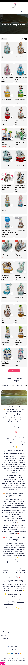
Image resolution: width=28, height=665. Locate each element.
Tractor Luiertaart (19, 142)
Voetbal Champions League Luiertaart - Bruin (20, 187)
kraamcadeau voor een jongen (14, 460)
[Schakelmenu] (1, 5)
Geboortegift (10, 658)
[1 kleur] (22, 39)
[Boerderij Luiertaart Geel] (7, 91)
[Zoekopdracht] (24, 5)
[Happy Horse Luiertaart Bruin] (20, 48)
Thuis (5, 11)
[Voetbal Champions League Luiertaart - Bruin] (20, 177)
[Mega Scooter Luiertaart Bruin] (20, 246)
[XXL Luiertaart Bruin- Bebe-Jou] (20, 222)
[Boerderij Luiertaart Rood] (7, 112)
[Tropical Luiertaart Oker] (20, 310)
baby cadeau (13, 533)
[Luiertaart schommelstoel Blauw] (7, 289)
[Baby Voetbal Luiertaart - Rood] (20, 156)
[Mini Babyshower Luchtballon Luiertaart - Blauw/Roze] (7, 222)
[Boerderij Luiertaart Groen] (20, 91)
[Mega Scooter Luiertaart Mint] (7, 246)
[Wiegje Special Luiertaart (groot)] (7, 267)
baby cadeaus (18, 489)
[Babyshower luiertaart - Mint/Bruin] (7, 201)
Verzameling (11, 11)
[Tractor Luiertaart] (20, 134)
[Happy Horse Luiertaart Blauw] (20, 69)
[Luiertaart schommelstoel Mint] (20, 267)
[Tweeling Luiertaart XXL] (20, 354)
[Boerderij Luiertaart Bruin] (20, 112)
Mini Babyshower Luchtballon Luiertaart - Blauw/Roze (7, 232)
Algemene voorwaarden (19, 658)
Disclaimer (8, 660)
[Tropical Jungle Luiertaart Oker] (20, 332)
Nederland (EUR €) (14, 646)
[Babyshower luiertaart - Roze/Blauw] (20, 201)
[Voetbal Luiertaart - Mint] (20, 289)
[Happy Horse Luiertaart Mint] (7, 48)
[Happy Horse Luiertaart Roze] (7, 69)
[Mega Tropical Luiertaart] (7, 134)
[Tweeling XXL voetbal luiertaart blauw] (7, 354)
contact (18, 588)
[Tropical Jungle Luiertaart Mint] (7, 332)
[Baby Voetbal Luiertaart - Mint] (7, 156)
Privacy (3, 660)
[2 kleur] (25, 39)
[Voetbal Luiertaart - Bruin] (7, 310)
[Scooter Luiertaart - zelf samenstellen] (7, 177)
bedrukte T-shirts (7, 487)
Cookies (13, 660)
